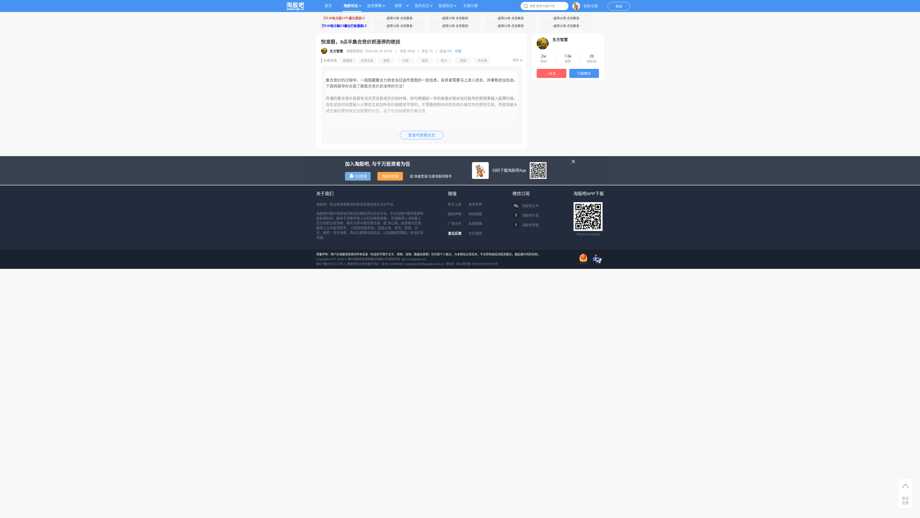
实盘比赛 (470, 6)
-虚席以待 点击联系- (400, 18)
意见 (905, 500)
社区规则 (475, 233)
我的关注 (422, 6)
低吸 (425, 60)
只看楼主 (584, 73)
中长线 (482, 60)
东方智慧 (560, 40)
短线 (463, 60)
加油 (445, 51)
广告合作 (454, 223)
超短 (386, 60)
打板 (405, 60)
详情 (458, 51)
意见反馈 (454, 233)
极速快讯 (445, 6)
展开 (516, 60)
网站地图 (475, 214)
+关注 (551, 73)
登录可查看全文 (421, 135)
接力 (444, 60)
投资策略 (374, 6)
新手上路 (454, 204)
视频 (398, 6)
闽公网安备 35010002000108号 (477, 264)
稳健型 (347, 60)
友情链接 (475, 223)
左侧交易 (367, 60)
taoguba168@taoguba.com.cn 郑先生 (429, 264)
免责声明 (475, 204)
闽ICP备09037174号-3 (331, 264)
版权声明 (454, 214)
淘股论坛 (351, 6)
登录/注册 (590, 6)
